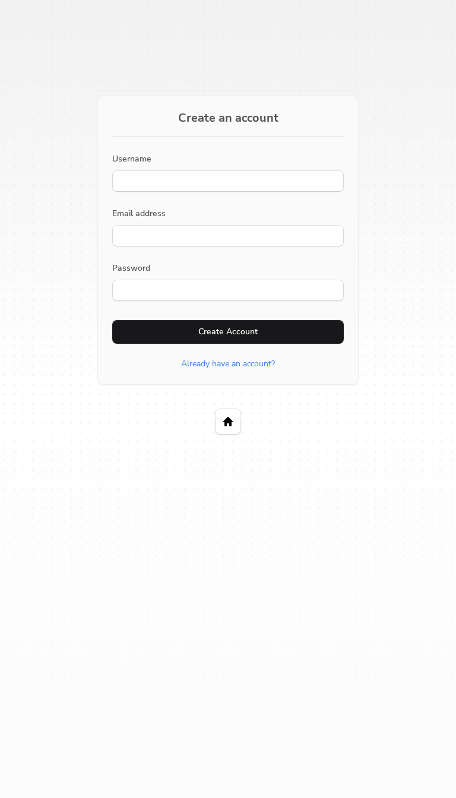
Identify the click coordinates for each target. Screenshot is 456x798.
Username (131, 158)
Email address (139, 213)
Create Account (228, 331)
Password (131, 268)
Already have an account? (228, 363)
